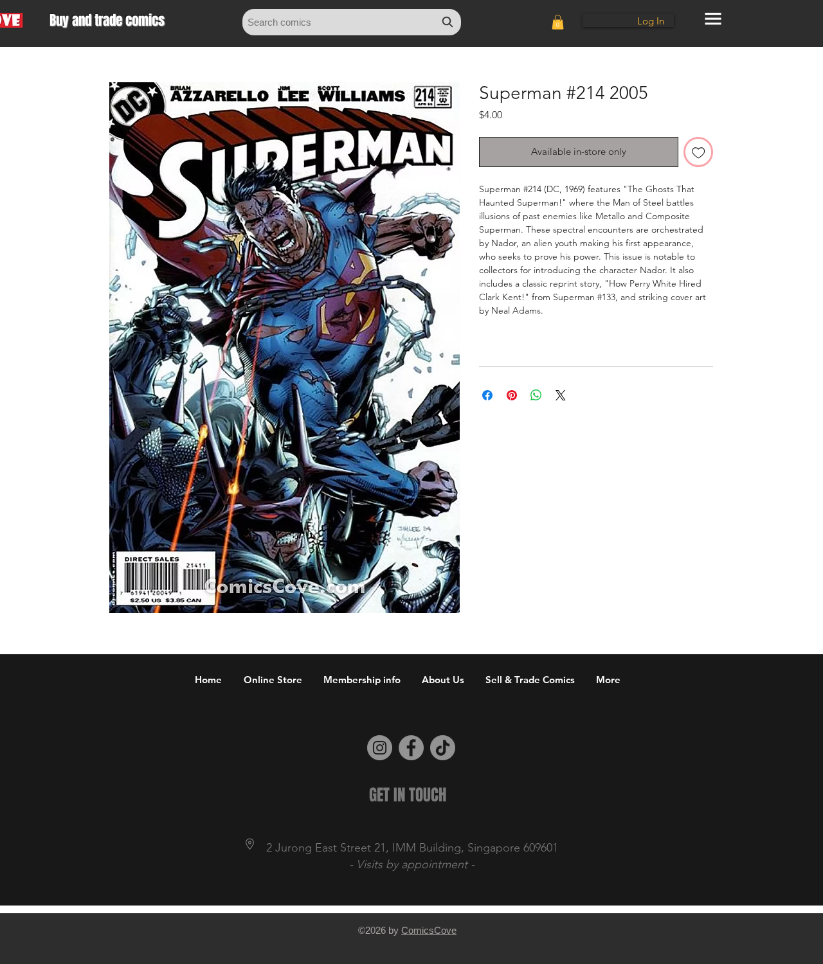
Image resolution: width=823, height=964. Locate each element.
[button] (558, 22)
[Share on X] (560, 395)
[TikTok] (442, 747)
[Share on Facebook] (487, 395)
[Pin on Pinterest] (512, 395)
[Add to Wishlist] (698, 152)
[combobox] (351, 22)
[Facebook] (411, 747)
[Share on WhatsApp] (536, 395)
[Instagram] (379, 747)
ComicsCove (429, 930)
